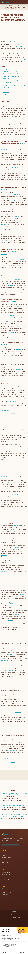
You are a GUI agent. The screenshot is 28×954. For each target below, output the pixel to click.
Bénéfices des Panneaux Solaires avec (12, 90)
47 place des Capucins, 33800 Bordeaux (11, 888)
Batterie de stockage (6, 857)
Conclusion (5, 94)
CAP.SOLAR (19, 46)
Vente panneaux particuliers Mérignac (14, 920)
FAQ (4, 97)
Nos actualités (14, 914)
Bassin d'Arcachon (6, 874)
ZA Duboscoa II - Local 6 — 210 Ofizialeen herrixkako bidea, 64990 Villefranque (14, 892)
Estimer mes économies (7, 902)
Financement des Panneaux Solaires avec (13, 76)
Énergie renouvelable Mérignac (14, 923)
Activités (14, 911)
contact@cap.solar (7, 896)
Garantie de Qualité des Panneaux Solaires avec (14, 85)
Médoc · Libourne (5, 879)
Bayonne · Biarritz (5, 877)
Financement (4, 855)
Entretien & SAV (5, 864)
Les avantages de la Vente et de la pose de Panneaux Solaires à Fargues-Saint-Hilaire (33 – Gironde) (12, 805)
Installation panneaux (6, 852)
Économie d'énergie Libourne (14, 917)
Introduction (6, 69)
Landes (3, 881)
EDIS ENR (13, 413)
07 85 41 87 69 (12, 41)
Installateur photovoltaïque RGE (10, 5)
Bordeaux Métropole (6, 872)
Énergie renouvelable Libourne (14, 925)
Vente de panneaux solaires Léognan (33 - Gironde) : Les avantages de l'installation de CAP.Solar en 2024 (14, 816)
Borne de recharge (6, 860)
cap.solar (4, 899)
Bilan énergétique (5, 862)
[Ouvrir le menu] (25, 2)
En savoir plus (4, 802)
